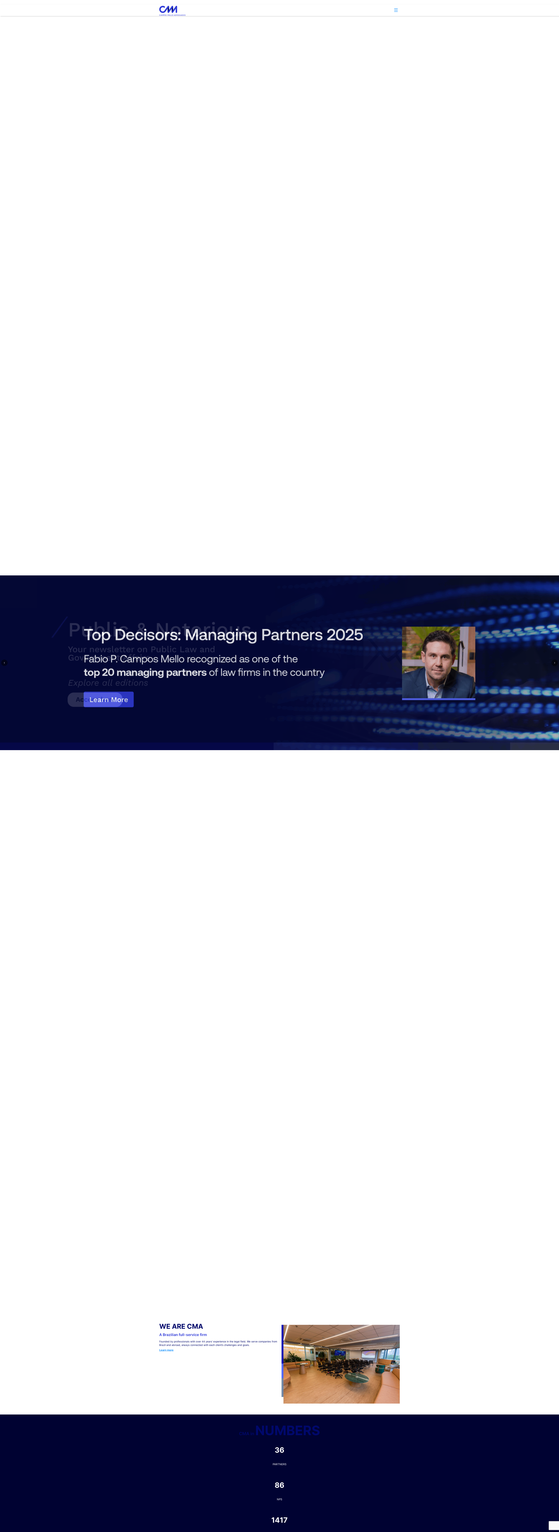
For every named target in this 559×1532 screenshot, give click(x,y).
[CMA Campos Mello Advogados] (172, 6)
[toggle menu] (396, 6)
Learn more (166, 1350)
